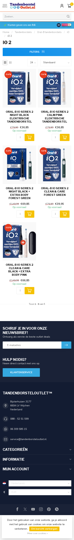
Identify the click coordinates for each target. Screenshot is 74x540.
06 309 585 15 (18, 429)
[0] (69, 5)
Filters (35, 52)
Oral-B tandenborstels (49, 32)
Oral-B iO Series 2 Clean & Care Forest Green (54, 192)
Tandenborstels (23, 32)
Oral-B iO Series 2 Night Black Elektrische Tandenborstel (19, 116)
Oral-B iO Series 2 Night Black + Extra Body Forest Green (19, 193)
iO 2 (10, 36)
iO (68, 32)
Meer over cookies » (37, 533)
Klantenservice (21, 372)
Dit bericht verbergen (44, 529)
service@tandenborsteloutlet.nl (28, 439)
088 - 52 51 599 (19, 418)
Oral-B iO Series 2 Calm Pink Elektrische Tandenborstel (54, 116)
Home (6, 32)
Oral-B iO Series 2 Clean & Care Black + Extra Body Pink (19, 269)
